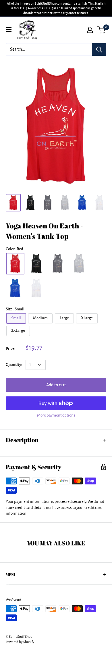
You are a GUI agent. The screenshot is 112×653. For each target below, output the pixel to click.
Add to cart (56, 385)
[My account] (90, 30)
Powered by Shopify (20, 642)
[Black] (36, 263)
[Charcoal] (58, 263)
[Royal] (15, 288)
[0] (101, 29)
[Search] (99, 49)
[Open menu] (8, 29)
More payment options (56, 415)
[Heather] (79, 263)
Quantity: (14, 364)
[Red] (15, 263)
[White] (36, 288)
